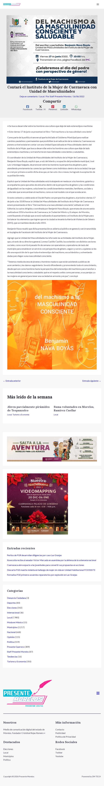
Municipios (12, 627)
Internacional (13, 612)
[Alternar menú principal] (98, 4)
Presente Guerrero (15, 646)
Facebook (60, 749)
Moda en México (15, 622)
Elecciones (12, 607)
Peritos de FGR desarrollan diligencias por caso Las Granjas (34, 555)
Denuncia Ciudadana (16, 598)
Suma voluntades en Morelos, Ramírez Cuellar (74, 408)
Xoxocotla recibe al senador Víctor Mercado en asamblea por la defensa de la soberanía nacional (51, 560)
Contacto (59, 729)
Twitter (58, 752)
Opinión (10, 637)
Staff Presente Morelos (18, 651)
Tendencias (12, 656)
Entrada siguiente (91, 380)
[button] (98, 693)
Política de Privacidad (65, 736)
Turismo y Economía (20, 414)
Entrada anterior (12, 380)
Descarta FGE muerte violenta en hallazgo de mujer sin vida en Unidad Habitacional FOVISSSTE (51, 570)
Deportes (11, 602)
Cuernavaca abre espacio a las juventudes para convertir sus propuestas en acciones (45, 565)
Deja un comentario (29, 96)
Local (41, 96)
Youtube (59, 756)
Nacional (11, 632)
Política (10, 642)
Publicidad (60, 733)
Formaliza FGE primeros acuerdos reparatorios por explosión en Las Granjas (42, 574)
